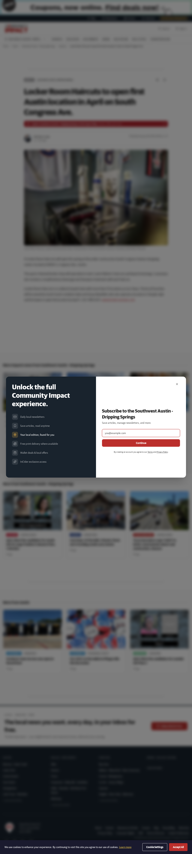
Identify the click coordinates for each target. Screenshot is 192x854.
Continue (141, 442)
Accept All (178, 847)
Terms (150, 452)
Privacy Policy (162, 452)
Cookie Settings (154, 847)
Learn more (125, 847)
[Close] (177, 384)
